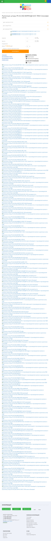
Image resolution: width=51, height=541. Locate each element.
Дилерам (28, 518)
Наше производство (31, 534)
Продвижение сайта (7, 521)
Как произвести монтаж (7, 58)
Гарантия (5, 537)
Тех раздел (28, 517)
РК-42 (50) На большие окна (27, 12)
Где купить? (16, 509)
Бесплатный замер (7, 533)
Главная (3, 12)
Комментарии (5, 59)
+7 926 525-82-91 (7, 518)
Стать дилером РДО (6, 509)
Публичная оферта (30, 527)
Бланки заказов (30, 520)
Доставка (5, 534)
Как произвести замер (7, 56)
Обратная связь (27, 509)
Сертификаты (29, 525)
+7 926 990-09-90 (7, 517)
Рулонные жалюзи (9, 12)
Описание (4, 55)
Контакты (28, 533)
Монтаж (5, 536)
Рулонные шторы (17, 12)
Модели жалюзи (30, 521)
